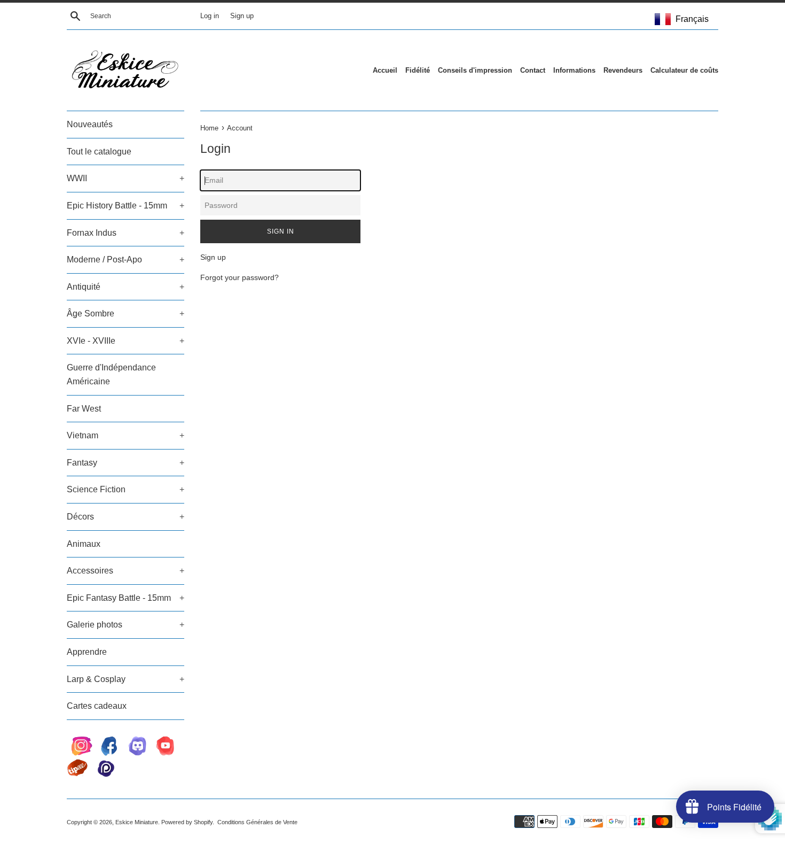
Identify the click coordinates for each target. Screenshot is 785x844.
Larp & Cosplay (125, 679)
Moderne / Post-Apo (125, 259)
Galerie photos (125, 624)
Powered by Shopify (187, 822)
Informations (574, 70)
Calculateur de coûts (684, 70)
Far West (84, 408)
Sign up (242, 16)
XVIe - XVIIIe (125, 340)
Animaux (83, 543)
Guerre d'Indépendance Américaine (111, 374)
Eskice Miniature (136, 822)
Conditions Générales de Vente (257, 822)
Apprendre (87, 651)
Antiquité (125, 286)
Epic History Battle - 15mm (125, 205)
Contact (532, 70)
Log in (209, 16)
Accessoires (125, 570)
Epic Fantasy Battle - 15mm (125, 597)
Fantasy (125, 462)
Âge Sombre (125, 313)
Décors (125, 516)
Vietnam (125, 435)
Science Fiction (125, 489)
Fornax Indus (125, 232)
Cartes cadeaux (97, 705)
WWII (125, 178)
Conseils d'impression (475, 70)
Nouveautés (90, 124)
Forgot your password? (239, 277)
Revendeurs (622, 70)
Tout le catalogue (99, 151)
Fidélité (417, 70)
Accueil (385, 70)
